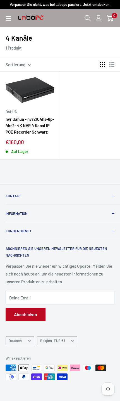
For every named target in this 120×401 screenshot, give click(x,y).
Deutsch (15, 340)
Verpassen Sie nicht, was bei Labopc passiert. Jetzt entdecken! (60, 4)
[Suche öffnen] (88, 18)
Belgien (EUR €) (52, 340)
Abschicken (25, 314)
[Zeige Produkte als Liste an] (111, 64)
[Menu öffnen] (8, 18)
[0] (109, 18)
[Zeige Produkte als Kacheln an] (102, 64)
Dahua (11, 111)
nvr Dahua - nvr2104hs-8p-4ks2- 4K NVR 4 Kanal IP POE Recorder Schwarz (30, 126)
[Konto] (98, 18)
